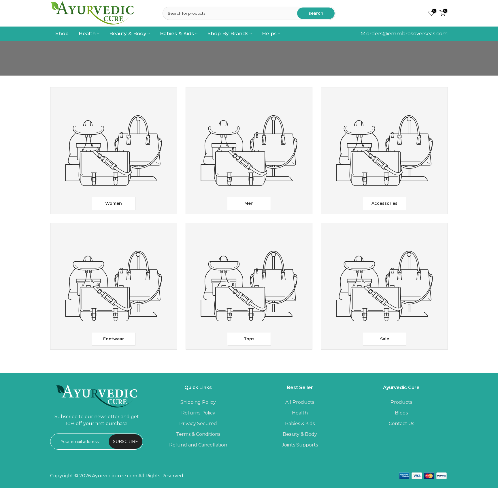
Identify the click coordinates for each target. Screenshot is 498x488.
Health (87, 33)
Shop (62, 33)
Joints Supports (300, 445)
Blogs (401, 413)
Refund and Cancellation (198, 445)
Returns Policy (198, 413)
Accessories (384, 203)
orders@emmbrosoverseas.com (407, 33)
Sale (384, 338)
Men (249, 203)
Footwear (113, 338)
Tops (249, 338)
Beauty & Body (127, 33)
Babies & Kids (177, 33)
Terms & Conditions (198, 434)
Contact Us (401, 423)
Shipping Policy (198, 402)
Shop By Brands (227, 33)
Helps (269, 33)
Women (113, 203)
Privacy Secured (198, 423)
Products (401, 402)
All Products (299, 402)
